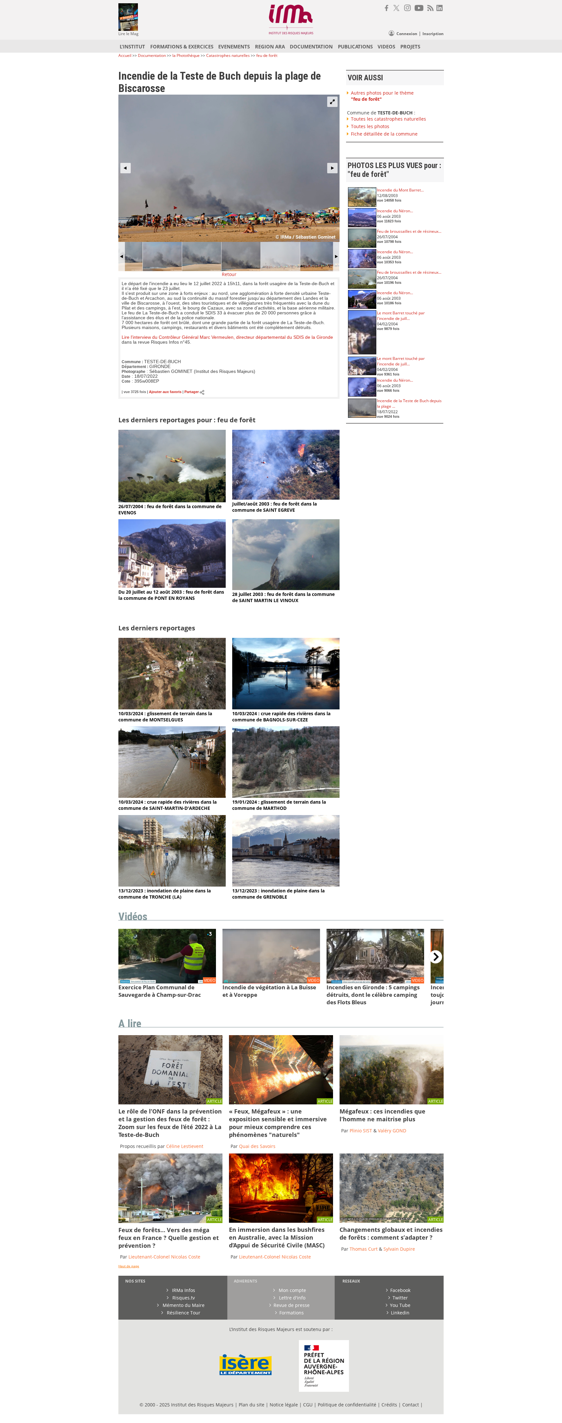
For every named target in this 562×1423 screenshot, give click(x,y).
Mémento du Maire (183, 1305)
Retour (229, 274)
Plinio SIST (361, 1130)
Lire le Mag (128, 33)
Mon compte (291, 1290)
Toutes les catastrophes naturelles (388, 119)
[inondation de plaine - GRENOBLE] (286, 885)
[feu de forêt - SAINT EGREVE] (286, 498)
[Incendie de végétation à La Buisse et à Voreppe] (271, 982)
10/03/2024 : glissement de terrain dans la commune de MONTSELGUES (165, 716)
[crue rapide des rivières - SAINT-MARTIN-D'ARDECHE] (172, 796)
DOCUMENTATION (311, 46)
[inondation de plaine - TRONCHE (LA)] (172, 885)
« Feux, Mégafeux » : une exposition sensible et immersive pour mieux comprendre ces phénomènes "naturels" (278, 1123)
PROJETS (410, 46)
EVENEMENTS (234, 46)
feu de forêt (266, 55)
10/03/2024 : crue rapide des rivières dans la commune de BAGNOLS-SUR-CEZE (281, 716)
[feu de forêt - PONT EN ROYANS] (172, 586)
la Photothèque (186, 55)
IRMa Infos (183, 1290)
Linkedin (400, 1313)
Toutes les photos (370, 126)
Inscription (433, 33)
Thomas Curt (364, 1249)
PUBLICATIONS (355, 46)
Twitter (400, 1298)
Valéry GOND (392, 1130)
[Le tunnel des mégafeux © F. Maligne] (281, 1103)
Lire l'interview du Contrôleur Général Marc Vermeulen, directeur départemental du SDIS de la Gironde (227, 337)
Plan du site (251, 1405)
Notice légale (284, 1405)
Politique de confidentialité (347, 1405)
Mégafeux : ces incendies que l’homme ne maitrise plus (382, 1115)
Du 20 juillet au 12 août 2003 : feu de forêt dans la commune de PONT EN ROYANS (171, 595)
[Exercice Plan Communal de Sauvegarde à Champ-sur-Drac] (167, 982)
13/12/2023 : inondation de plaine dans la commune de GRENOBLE (278, 894)
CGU (308, 1405)
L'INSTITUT (132, 46)
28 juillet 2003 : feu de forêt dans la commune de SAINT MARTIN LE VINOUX (283, 597)
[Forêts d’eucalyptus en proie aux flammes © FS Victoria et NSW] (281, 1221)
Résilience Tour (183, 1313)
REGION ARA (270, 46)
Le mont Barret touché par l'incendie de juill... (401, 315)
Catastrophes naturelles (228, 55)
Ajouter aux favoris (165, 392)
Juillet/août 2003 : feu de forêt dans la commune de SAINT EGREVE (274, 507)
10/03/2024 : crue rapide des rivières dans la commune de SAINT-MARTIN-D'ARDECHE (167, 805)
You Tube (400, 1305)
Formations (291, 1313)
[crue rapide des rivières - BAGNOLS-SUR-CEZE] (286, 708)
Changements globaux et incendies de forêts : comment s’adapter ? (391, 1233)
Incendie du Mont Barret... (400, 190)
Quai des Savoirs (257, 1146)
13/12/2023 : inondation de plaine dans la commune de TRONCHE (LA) (164, 894)
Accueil (124, 55)
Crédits (389, 1405)
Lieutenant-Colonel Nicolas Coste (164, 1257)
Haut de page (128, 1266)
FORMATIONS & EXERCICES (181, 46)
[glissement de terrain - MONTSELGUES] (172, 708)
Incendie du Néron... (395, 211)
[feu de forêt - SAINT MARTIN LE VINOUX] (286, 588)
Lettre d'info (291, 1298)
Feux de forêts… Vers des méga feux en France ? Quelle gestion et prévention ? (168, 1237)
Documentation (152, 55)
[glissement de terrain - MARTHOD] (286, 796)
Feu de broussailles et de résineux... (409, 231)
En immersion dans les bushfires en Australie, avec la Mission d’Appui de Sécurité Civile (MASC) (277, 1237)
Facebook (400, 1290)
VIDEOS (386, 46)
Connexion (406, 33)
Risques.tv (183, 1298)
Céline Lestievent (184, 1146)
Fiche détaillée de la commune (384, 134)
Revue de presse (292, 1305)
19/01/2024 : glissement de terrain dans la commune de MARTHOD (279, 805)
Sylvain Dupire (399, 1249)
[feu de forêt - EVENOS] (172, 500)
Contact (411, 1405)
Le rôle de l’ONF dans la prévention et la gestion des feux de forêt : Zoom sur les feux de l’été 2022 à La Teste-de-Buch (170, 1123)
